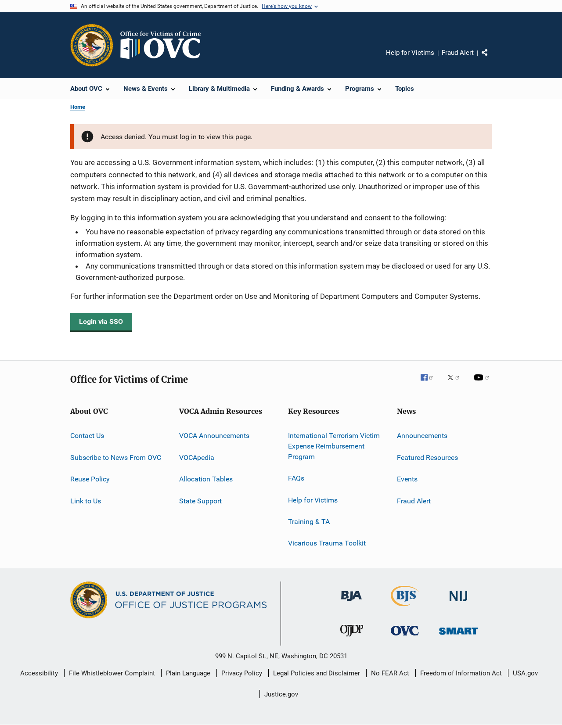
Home (77, 107)
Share (492, 58)
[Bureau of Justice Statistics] (405, 608)
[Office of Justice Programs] (91, 45)
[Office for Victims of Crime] (405, 637)
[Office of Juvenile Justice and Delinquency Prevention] (351, 638)
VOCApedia (196, 457)
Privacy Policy (241, 673)
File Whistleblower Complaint (112, 673)
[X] (456, 383)
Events (407, 479)
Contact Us (87, 435)
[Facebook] (430, 383)
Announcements (422, 435)
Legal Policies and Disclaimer (316, 673)
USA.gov (525, 673)
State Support (200, 500)
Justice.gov (281, 694)
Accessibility (39, 673)
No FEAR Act (390, 673)
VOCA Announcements (214, 435)
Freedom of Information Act (461, 673)
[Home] (164, 45)
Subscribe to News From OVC (115, 457)
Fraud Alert (458, 53)
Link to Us (85, 500)
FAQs (296, 478)
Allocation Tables (206, 479)
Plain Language (188, 673)
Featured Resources (427, 457)
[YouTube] (483, 383)
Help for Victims (410, 53)
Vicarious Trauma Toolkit (327, 543)
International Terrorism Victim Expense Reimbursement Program (334, 446)
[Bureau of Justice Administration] (351, 602)
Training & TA (309, 521)
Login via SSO (101, 321)
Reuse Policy (90, 479)
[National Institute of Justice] (458, 603)
